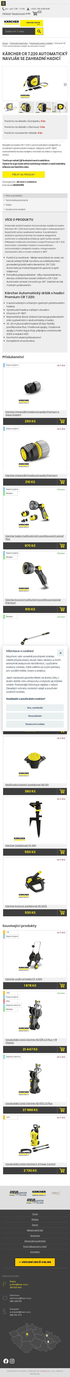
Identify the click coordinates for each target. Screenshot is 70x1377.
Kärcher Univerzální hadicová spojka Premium (31, 475)
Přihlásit (6, 13)
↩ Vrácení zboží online (35, 1262)
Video (9, 204)
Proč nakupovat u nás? (35, 1246)
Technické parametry (17, 200)
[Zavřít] (60, 652)
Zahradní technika (19, 43)
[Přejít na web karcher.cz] (39, 1195)
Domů (5, 43)
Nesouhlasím (35, 716)
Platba (35, 1219)
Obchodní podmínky (35, 1241)
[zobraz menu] (3, 3)
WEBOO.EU (45, 1371)
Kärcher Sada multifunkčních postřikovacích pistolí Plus (34, 537)
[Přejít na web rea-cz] (18, 1195)
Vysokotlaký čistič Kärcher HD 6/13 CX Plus (29, 1103)
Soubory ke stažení (15, 209)
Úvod (35, 1214)
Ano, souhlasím (35, 707)
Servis (35, 1224)
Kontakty (35, 1251)
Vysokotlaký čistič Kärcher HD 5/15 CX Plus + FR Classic (31, 1041)
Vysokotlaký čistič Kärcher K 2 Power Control (30, 1164)
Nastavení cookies (35, 724)
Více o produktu (14, 195)
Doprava (35, 1235)
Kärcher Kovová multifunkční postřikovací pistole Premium (33, 601)
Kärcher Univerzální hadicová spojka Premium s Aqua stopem (32, 413)
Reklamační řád (35, 1230)
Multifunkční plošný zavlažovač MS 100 (27, 784)
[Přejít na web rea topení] (35, 1202)
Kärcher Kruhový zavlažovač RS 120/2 (26, 906)
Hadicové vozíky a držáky (41, 43)
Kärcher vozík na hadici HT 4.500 (24, 979)
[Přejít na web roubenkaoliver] (56, 1195)
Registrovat (18, 13)
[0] (34, 13)
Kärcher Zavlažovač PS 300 (21, 845)
